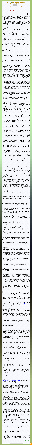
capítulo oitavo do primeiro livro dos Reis (11, 380)
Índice (10, 5)
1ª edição (17, 443)
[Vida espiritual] (27, 15)
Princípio (15, 5)
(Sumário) (16, 12)
